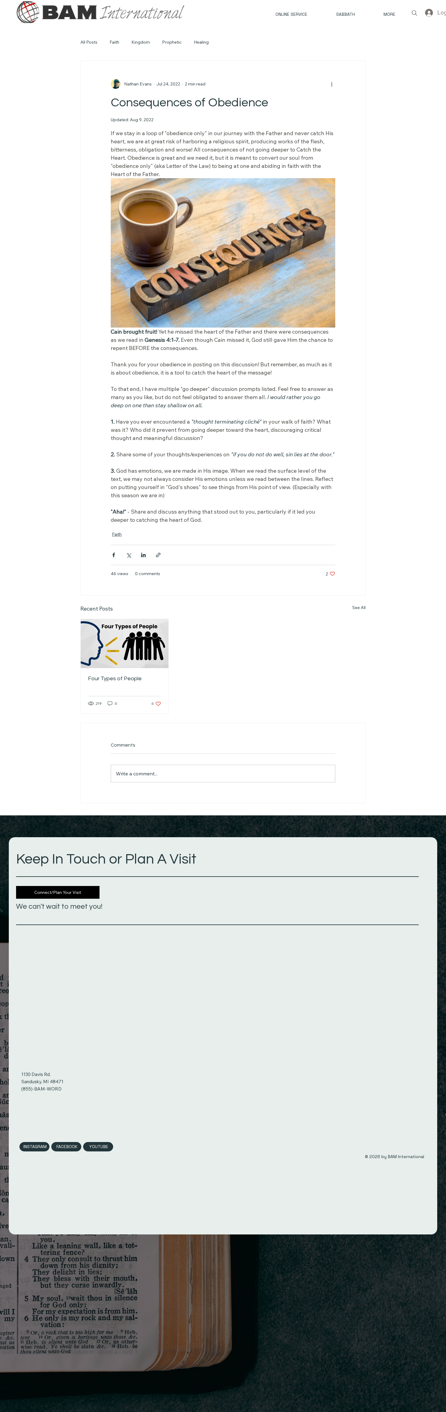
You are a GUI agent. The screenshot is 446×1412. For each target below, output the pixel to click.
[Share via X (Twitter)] (128, 555)
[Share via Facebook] (114, 555)
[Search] (414, 13)
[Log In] (429, 12)
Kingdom (140, 42)
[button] (379, 14)
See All (359, 607)
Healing (201, 42)
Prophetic (172, 42)
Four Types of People (115, 678)
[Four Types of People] (124, 643)
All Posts (88, 42)
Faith (114, 42)
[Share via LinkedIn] (143, 555)
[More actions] (331, 84)
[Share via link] (158, 555)
